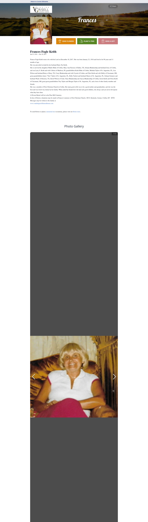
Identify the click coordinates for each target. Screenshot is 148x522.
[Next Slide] (114, 376)
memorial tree (51, 112)
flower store (76, 112)
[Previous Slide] (33, 376)
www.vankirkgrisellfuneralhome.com (41, 103)
